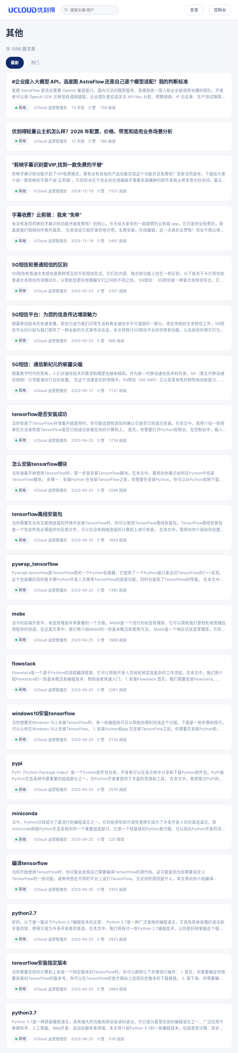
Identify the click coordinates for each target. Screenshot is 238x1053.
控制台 (220, 10)
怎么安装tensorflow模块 (39, 464)
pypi (17, 763)
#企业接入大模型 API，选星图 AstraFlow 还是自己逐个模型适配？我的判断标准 (100, 82)
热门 (35, 62)
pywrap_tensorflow (35, 564)
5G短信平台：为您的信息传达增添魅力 (54, 314)
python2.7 (24, 913)
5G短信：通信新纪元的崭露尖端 (47, 364)
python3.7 (24, 1013)
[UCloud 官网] (31, 10)
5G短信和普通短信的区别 (40, 265)
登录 (194, 10)
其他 (22, 107)
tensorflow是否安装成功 (39, 414)
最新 (15, 62)
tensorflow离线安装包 (37, 514)
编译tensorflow (30, 863)
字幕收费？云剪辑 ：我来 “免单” (47, 215)
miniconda (24, 813)
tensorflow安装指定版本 (39, 963)
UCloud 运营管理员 (50, 107)
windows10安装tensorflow (43, 713)
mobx (18, 614)
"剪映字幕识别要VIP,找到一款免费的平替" (57, 165)
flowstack (23, 664)
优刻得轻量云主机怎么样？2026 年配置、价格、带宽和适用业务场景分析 (92, 131)
